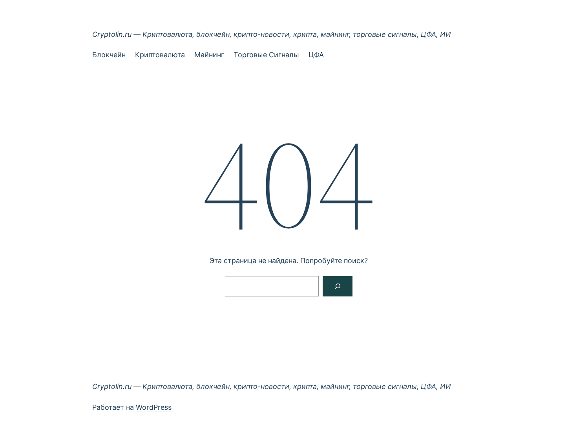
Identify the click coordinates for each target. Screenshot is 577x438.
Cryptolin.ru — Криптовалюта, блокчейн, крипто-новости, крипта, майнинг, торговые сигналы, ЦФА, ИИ (271, 34)
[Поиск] (337, 286)
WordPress (154, 407)
